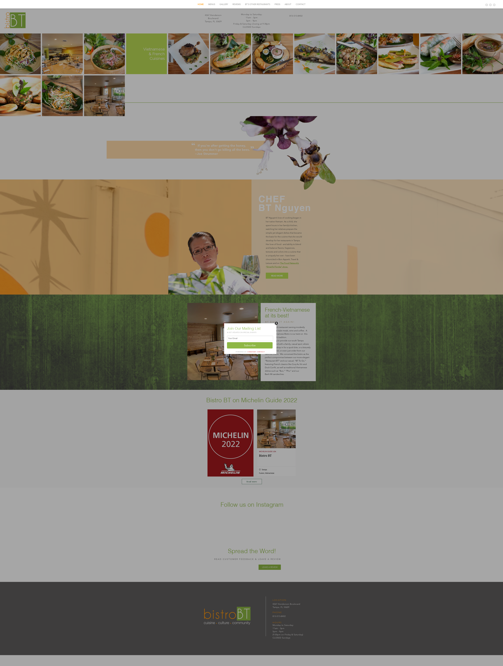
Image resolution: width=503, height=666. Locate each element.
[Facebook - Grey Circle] (486, 5)
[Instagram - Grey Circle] (494, 5)
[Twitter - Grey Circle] (490, 5)
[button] (257, 4)
